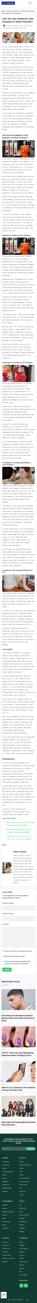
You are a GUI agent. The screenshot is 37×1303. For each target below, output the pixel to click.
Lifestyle (18, 651)
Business (18, 643)
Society (18, 655)
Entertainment (18, 647)
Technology (18, 659)
